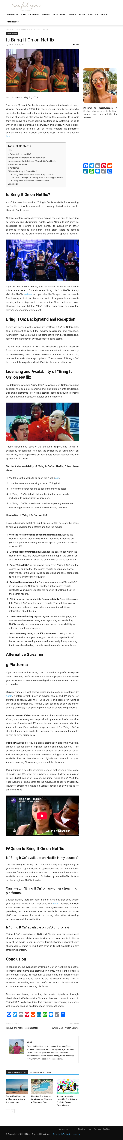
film (8, 136)
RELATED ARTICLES (17, 1072)
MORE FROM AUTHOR (40, 1072)
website (28, 294)
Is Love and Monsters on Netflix (22, 1028)
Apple (9, 695)
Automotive (33, 14)
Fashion (72, 14)
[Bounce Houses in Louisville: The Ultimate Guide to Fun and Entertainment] (68, 1086)
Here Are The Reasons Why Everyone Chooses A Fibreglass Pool (41, 1099)
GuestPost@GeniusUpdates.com (66, 1134)
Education (93, 14)
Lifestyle (81, 1129)
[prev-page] (8, 1111)
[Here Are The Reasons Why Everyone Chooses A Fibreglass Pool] (42, 1086)
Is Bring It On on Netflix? (19, 154)
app (57, 478)
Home (23, 14)
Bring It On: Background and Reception (26, 157)
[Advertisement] (100, 47)
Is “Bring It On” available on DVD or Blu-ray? (30, 180)
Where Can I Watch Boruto (65, 1028)
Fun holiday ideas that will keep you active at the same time (16, 1099)
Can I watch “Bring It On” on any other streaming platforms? (37, 177)
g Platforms (13, 168)
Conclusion (13, 184)
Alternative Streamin (17, 164)
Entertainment (59, 14)
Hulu (55, 903)
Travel (73, 1129)
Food (102, 14)
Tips (89, 1129)
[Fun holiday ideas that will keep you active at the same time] (17, 1086)
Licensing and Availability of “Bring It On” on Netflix (32, 161)
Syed (11, 45)
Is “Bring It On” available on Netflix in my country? (32, 174)
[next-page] (13, 1111)
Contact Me (12, 14)
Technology (13, 22)
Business (46, 14)
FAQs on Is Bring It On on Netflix (23, 171)
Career (82, 14)
